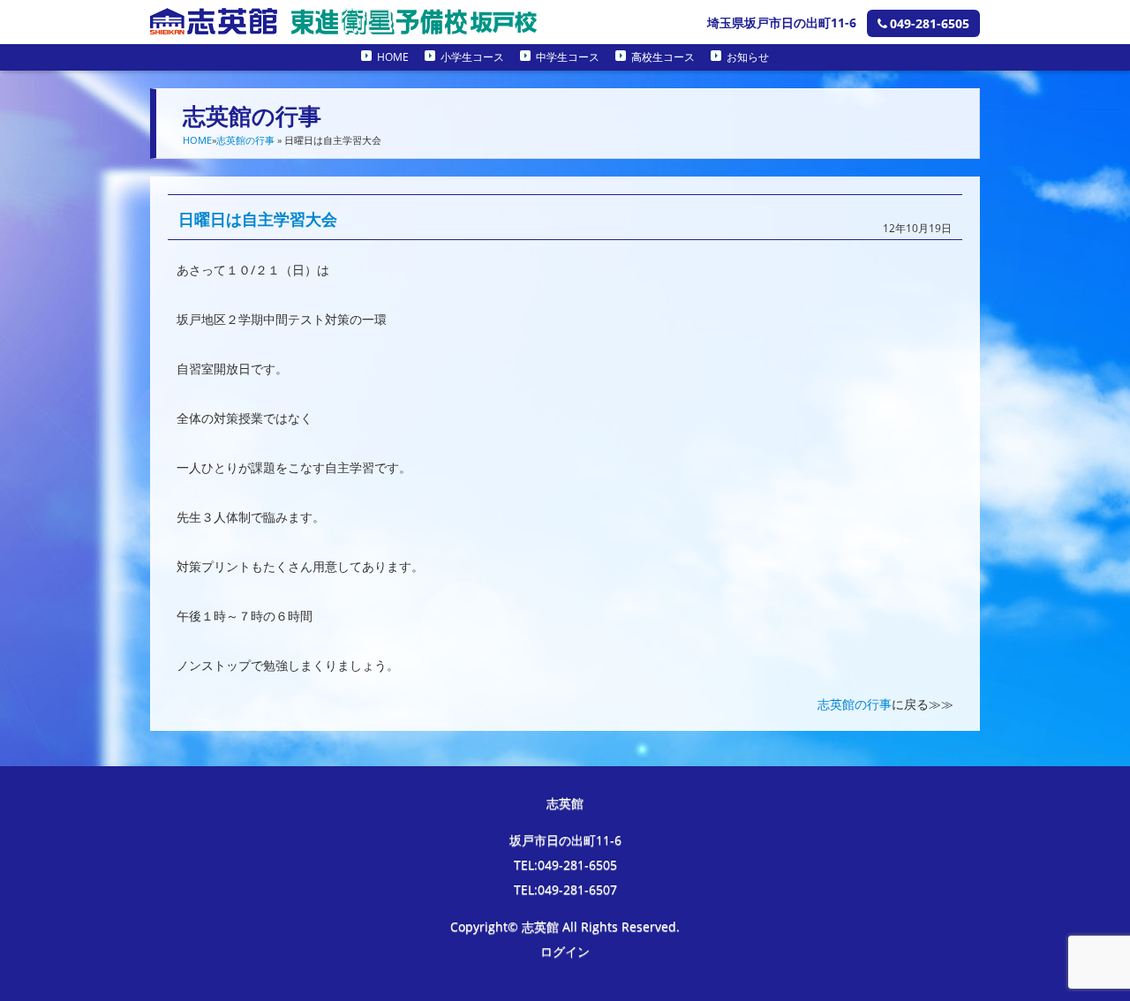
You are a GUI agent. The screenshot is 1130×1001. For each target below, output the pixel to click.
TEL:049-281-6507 (565, 889)
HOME (393, 56)
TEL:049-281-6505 (565, 864)
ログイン (565, 951)
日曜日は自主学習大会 (257, 219)
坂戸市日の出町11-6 (565, 840)
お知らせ (748, 56)
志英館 (565, 802)
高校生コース (663, 56)
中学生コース (567, 56)
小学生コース (472, 56)
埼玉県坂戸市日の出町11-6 (781, 22)
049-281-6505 (929, 23)
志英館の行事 (245, 140)
